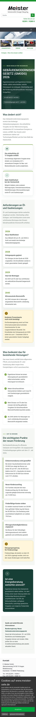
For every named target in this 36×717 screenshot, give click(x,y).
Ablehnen (5, 714)
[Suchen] (33, 15)
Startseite (18, 9)
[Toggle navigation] (31, 29)
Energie (3, 53)
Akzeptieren (18, 709)
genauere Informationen (17, 714)
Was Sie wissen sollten (15, 53)
